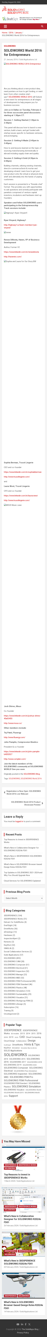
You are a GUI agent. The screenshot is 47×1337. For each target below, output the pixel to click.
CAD (22, 1037)
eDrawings (8, 932)
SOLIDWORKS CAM (12, 961)
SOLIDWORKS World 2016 (31, 779)
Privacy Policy (23, 1332)
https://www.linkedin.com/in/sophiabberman (23, 472)
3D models (15, 1034)
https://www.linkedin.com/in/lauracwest (21, 495)
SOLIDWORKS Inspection (14, 971)
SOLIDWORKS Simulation (14, 991)
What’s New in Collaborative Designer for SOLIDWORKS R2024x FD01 (22, 1219)
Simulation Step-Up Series (29, 1048)
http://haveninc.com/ (13, 256)
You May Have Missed (17, 1141)
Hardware (8, 935)
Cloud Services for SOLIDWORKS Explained (22, 881)
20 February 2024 (11, 1267)
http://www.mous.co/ (13, 723)
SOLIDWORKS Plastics (13, 987)
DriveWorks (9, 928)
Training (7, 1010)
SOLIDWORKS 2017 (18, 1062)
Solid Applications (11, 955)
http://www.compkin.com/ (15, 759)
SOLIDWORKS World (33, 1090)
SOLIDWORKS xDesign (13, 1004)
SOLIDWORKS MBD (12, 978)
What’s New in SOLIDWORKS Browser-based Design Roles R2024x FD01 (23, 1305)
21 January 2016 (11, 59)
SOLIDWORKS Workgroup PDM (17, 1001)
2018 (6, 1037)
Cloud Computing (33, 1037)
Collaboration (21, 1041)
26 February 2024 (11, 1226)
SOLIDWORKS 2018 (34, 1062)
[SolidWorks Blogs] (18, 1107)
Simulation (16, 1048)
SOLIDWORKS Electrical (14, 968)
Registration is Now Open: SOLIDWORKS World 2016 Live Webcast (24, 792)
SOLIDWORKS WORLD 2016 (20, 97)
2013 (22, 1033)
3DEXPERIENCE (10, 915)
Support (13, 1095)
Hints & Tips (32, 1044)
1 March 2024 (9, 1181)
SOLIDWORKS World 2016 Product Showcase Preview (25, 803)
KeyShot (7, 945)
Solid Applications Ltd (28, 59)
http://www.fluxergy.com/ (14, 737)
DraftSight (8, 925)
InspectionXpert (10, 938)
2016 (39, 1033)
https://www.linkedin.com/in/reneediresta (21, 252)
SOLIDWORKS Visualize (14, 997)
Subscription (9, 1007)
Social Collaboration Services (16, 951)
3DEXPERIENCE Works (13, 919)
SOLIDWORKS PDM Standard (16, 984)
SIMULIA (7, 948)
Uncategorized (10, 1014)
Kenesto (7, 942)
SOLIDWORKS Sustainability (15, 994)
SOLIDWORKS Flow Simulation (25, 1071)
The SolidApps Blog (30, 1329)
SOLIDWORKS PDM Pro (21, 1077)
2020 (16, 1037)
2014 (28, 1033)
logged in (19, 821)
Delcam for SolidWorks (14, 922)
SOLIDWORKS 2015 (17, 1059)
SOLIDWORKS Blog (32, 774)
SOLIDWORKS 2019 (13, 1065)
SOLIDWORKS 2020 (30, 1065)
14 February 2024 (11, 1312)
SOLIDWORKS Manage (13, 974)
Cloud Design (9, 1041)
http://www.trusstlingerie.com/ (17, 477)
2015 (33, 1033)
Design (32, 1040)
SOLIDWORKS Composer (14, 965)
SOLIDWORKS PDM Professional (18, 981)
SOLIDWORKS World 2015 (14, 1093)
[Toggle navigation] (5, 26)
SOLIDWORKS (10, 46)
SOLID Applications (13, 1050)
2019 (11, 1037)
